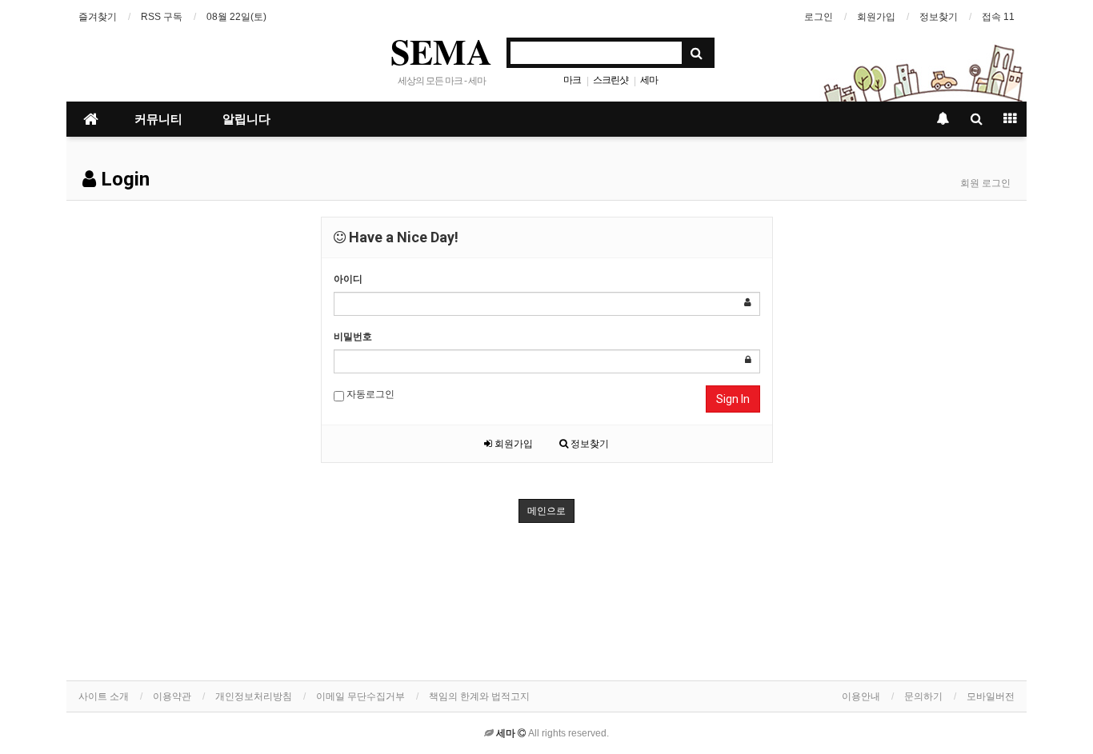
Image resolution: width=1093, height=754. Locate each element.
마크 (572, 80)
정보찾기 (938, 16)
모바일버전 (991, 696)
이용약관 (172, 696)
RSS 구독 (161, 16)
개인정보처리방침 (253, 696)
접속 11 (998, 16)
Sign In (733, 399)
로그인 (818, 16)
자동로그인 (369, 394)
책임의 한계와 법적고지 (479, 696)
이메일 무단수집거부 (360, 696)
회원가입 (876, 16)
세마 (649, 80)
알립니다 (246, 119)
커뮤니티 (158, 119)
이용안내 (861, 696)
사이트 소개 (103, 696)
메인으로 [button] (546, 511)
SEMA (441, 51)
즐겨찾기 (97, 16)
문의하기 (923, 696)
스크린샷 (610, 80)
